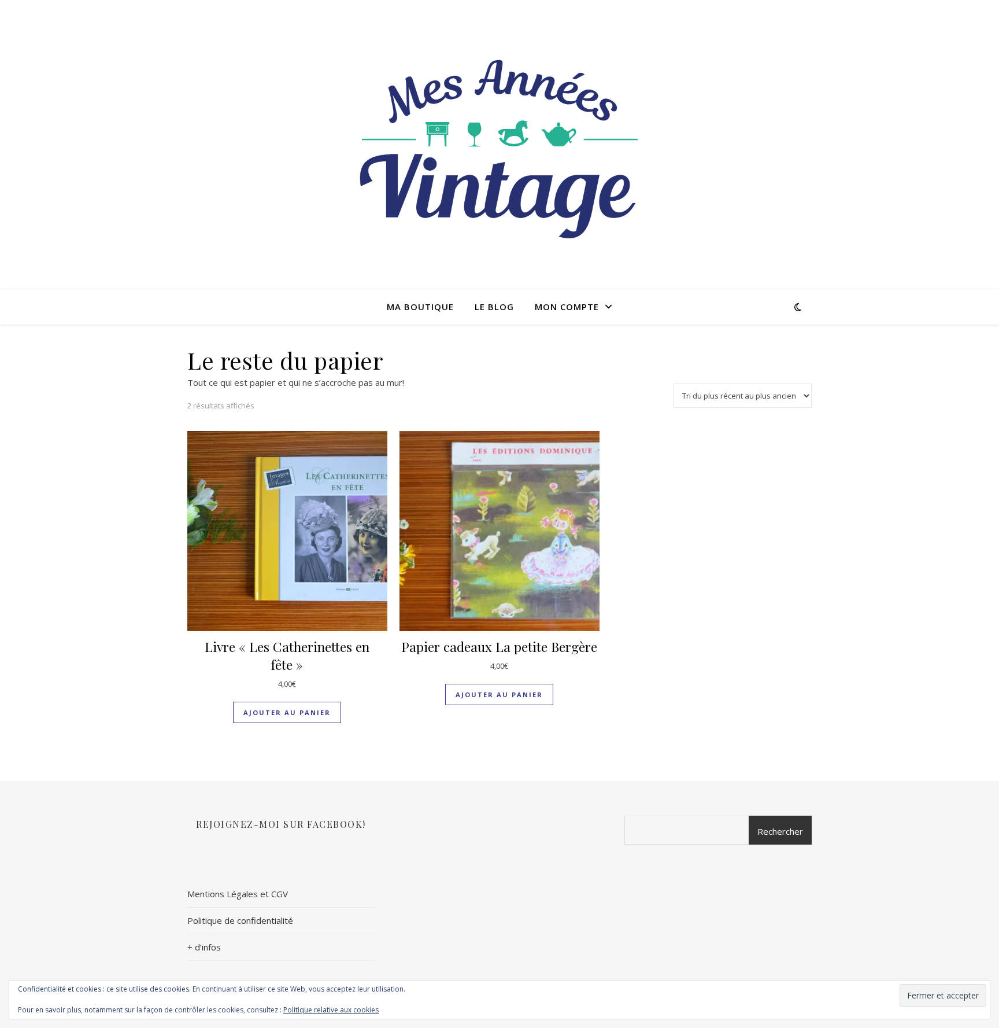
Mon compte (567, 306)
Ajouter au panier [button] (287, 712)
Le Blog (494, 306)
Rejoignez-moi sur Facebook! (281, 824)
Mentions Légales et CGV (237, 894)
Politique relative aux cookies (331, 1010)
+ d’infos (204, 947)
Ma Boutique (420, 306)
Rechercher (780, 831)
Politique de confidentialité (240, 920)
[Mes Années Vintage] (499, 145)
